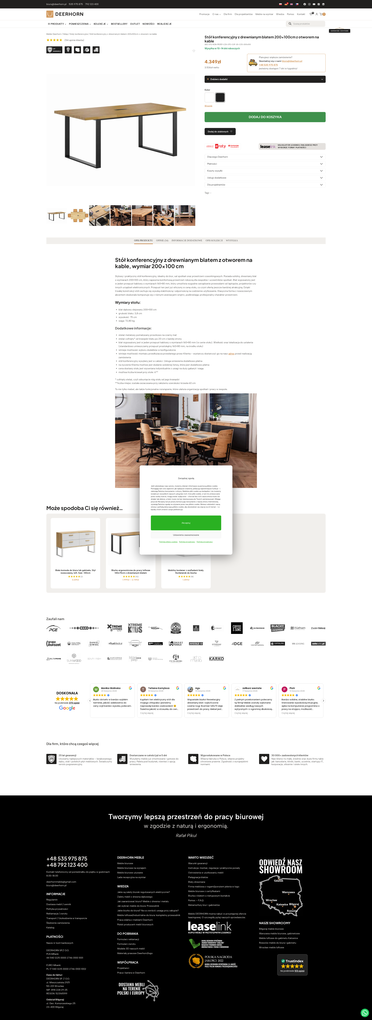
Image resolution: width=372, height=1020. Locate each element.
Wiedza (280, 14)
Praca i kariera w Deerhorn (131, 972)
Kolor (207, 89)
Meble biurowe (125, 863)
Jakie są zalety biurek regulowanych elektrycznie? (143, 892)
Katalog (50, 927)
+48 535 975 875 (268, 64)
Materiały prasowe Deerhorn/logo (135, 953)
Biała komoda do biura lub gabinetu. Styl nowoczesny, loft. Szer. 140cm (75, 571)
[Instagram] (309, 4)
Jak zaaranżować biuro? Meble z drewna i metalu (143, 901)
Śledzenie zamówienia (58, 923)
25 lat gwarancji (67, 755)
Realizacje (164, 24)
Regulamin (52, 899)
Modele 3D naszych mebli (131, 948)
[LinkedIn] (323, 4)
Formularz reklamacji (128, 939)
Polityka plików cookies (168, 542)
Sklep (65, 34)
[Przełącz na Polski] (280, 4)
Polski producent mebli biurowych (135, 924)
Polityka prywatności (187, 542)
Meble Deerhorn (53, 34)
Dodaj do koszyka (265, 117)
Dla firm (228, 14)
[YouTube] (314, 4)
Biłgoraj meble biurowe (271, 928)
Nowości (148, 24)
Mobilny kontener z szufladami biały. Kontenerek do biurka (186, 571)
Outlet (135, 24)
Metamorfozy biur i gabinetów (204, 905)
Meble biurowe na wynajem (131, 868)
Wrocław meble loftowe (271, 947)
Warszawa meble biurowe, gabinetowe (279, 933)
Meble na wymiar (264, 14)
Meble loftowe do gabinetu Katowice (278, 938)
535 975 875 (76, 4)
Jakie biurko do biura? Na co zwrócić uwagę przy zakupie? (148, 910)
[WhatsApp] (365, 1013)
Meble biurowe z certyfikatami (204, 891)
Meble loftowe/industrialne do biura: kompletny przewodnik (148, 915)
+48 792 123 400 (67, 864)
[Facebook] (304, 4)
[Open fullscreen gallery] (192, 201)
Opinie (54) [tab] (162, 240)
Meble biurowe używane (130, 872)
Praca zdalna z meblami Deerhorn (135, 920)
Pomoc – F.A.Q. (196, 900)
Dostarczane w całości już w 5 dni (148, 755)
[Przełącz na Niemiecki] (286, 4)
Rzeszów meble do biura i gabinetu (277, 942)
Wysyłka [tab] (232, 240)
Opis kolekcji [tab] (214, 240)
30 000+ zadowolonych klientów (289, 755)
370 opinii (74, 702)
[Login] (316, 14)
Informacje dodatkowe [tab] (187, 240)
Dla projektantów (244, 14)
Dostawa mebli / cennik (58, 904)
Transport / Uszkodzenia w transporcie (66, 918)
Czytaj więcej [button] (99, 713)
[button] (323, 701)
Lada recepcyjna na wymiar (131, 877)
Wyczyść (208, 106)
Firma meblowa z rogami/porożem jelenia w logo (213, 886)
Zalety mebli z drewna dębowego (134, 896)
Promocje (204, 14)
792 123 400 (92, 4)
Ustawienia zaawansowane (186, 535)
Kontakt (301, 14)
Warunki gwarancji (198, 863)
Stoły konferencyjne (79, 34)
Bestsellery (119, 24)
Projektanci (123, 968)
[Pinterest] (318, 4)
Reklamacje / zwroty (56, 913)
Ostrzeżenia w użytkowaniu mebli (205, 872)
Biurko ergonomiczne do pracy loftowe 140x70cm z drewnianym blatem (130, 571)
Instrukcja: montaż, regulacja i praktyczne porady (214, 868)
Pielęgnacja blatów (198, 877)
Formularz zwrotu (126, 944)
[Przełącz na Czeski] (297, 4)
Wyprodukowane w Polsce (215, 755)
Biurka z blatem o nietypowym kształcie (209, 895)
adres (231, 353)
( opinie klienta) (74, 40)
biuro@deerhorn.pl (56, 4)
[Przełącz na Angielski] (291, 4)
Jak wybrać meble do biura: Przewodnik (138, 906)
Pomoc (290, 14)
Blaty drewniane (196, 882)
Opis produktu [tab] (143, 240)
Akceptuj (186, 523)
